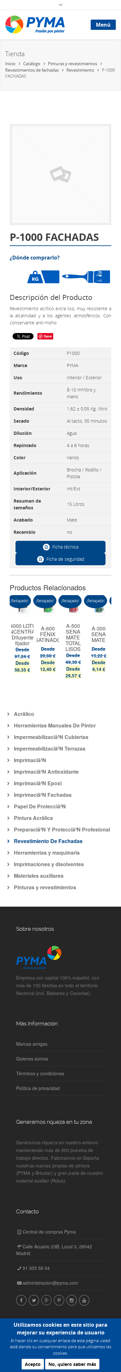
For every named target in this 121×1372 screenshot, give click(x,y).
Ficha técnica (65, 547)
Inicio (10, 63)
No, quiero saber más (72, 1364)
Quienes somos (32, 1058)
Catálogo (31, 63)
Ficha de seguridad (65, 559)
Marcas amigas (31, 1044)
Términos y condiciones (40, 1073)
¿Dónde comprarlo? (35, 257)
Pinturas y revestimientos (72, 63)
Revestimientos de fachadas (32, 70)
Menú (103, 24)
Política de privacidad (38, 1088)
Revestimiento (80, 70)
